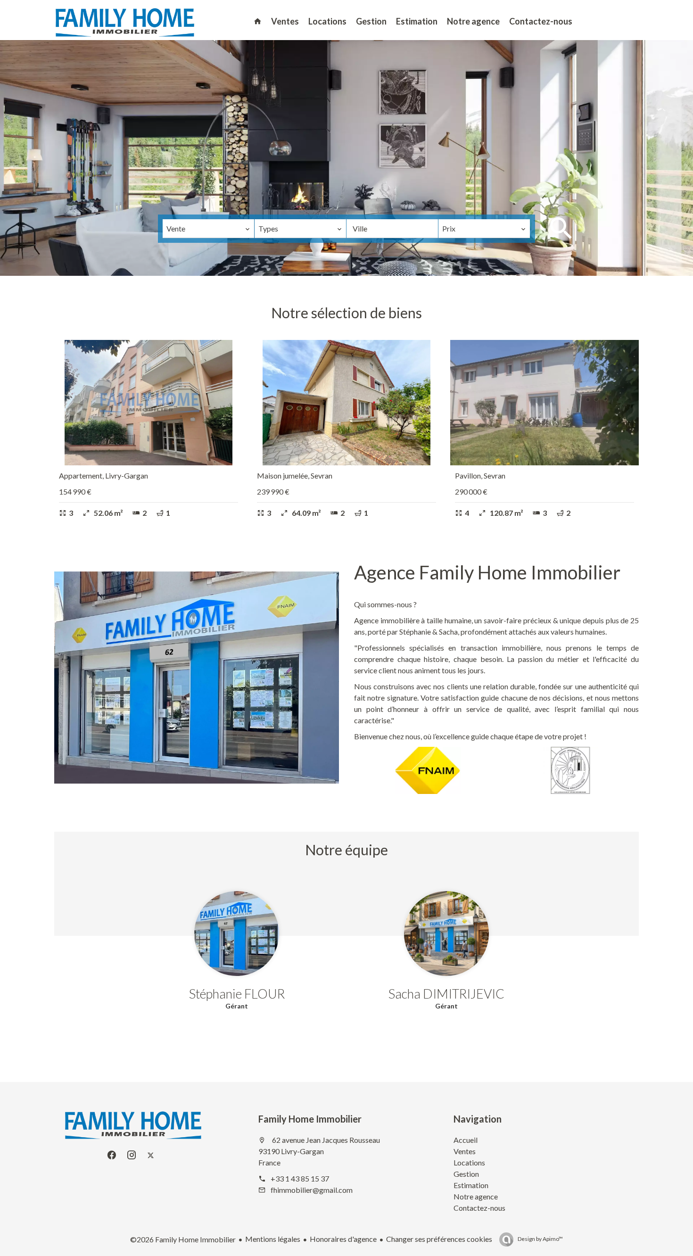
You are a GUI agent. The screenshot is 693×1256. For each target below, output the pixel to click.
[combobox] (208, 228)
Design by (540, 1238)
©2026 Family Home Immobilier (183, 1239)
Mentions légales (272, 1238)
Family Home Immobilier (310, 1118)
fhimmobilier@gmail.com (312, 1189)
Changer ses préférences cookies (439, 1238)
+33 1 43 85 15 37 (300, 1178)
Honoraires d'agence (343, 1238)
